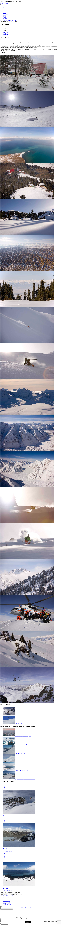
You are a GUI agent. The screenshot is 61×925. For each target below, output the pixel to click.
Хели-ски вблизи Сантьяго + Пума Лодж (24, 736)
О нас (4, 10)
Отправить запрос (4, 3)
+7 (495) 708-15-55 (4, 20)
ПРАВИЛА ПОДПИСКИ (26, 907)
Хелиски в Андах (6, 898)
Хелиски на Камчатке (7, 897)
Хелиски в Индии (6, 901)
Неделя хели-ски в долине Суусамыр (23, 714)
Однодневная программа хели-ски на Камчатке (25, 779)
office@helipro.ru (11, 895)
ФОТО (4, 33)
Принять (28, 922)
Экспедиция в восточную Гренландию (23, 744)
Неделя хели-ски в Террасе (21, 753)
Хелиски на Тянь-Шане (20, 723)
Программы (5, 14)
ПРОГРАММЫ (6, 34)
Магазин (4, 16)
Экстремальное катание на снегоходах (23, 761)
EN (3, 7)
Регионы (4, 13)
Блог (4, 12)
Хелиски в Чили (6, 903)
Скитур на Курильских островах (22, 770)
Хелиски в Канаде (6, 902)
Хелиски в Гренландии (7, 899)
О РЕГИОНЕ (5, 32)
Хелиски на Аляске (7, 904)
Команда (4, 15)
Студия (4, 17)
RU (3, 8)
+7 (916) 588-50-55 (12, 20)
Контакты (5, 18)
